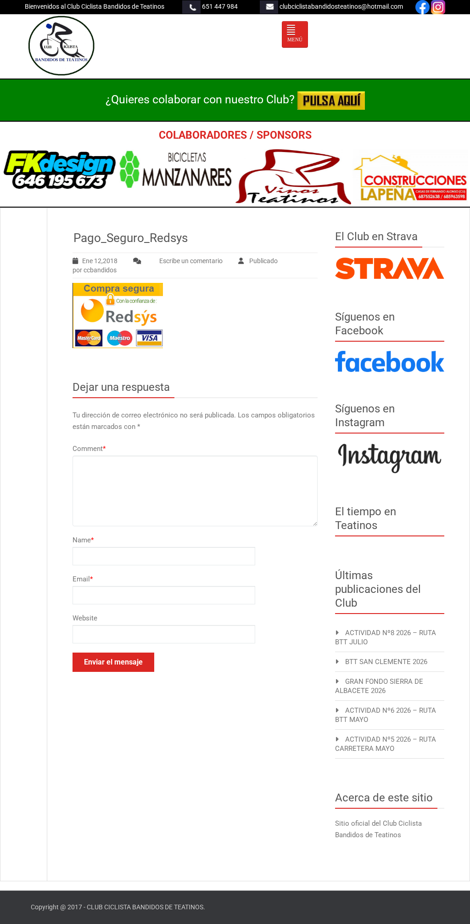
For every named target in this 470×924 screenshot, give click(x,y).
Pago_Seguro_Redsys (130, 238)
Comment (89, 449)
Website (85, 618)
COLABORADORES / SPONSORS (235, 135)
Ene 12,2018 (100, 261)
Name (83, 540)
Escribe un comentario (191, 261)
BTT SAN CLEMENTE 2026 (386, 662)
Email (83, 579)
